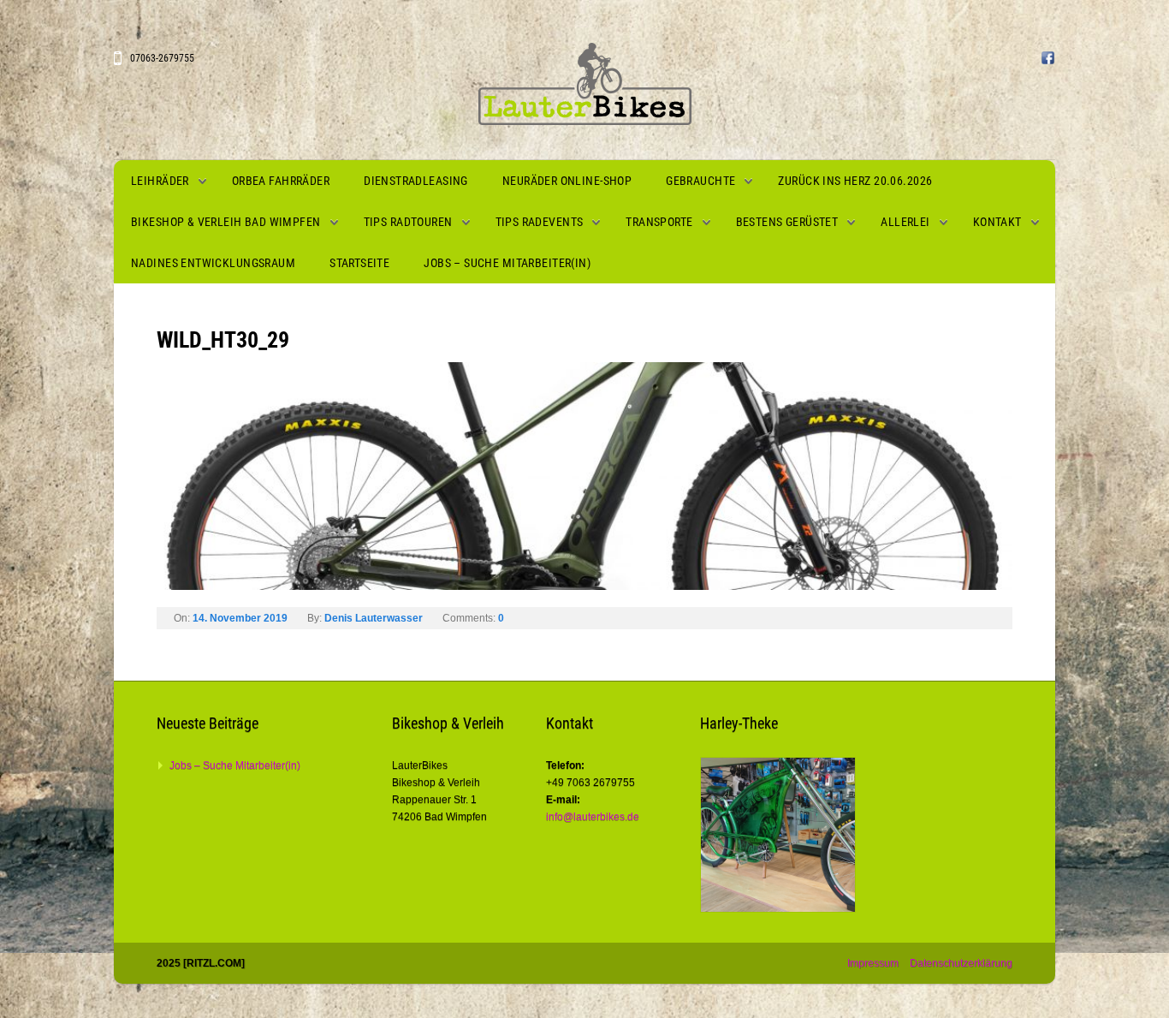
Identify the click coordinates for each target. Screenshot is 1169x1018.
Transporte (659, 222)
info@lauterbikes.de (592, 817)
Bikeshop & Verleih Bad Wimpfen (226, 222)
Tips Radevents (539, 222)
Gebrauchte (700, 181)
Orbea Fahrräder (280, 181)
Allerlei (905, 222)
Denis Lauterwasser (373, 618)
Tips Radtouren (408, 222)
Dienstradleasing (416, 181)
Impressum (873, 963)
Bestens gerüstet (787, 222)
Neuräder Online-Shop (567, 181)
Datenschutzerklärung (961, 963)
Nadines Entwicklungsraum (213, 263)
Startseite (359, 263)
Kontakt (997, 222)
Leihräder (160, 181)
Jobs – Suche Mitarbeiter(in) (507, 263)
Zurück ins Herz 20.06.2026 (855, 181)
